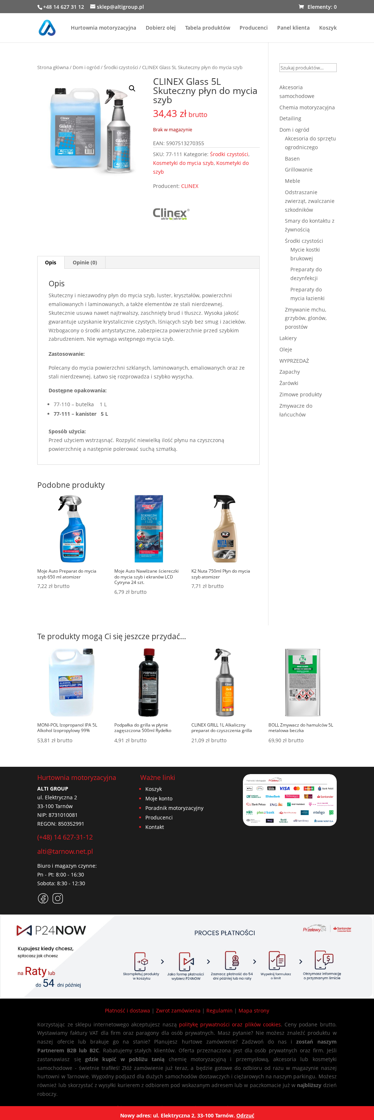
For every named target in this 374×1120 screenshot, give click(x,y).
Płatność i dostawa (127, 1010)
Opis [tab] (50, 262)
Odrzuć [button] (245, 1115)
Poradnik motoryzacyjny (174, 807)
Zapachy (289, 371)
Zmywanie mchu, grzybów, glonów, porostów (306, 318)
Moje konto (158, 798)
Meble (292, 180)
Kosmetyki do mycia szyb (183, 162)
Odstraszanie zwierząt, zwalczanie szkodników (310, 201)
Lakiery (288, 338)
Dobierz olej (161, 28)
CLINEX (189, 185)
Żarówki (288, 383)
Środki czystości (121, 67)
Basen (292, 158)
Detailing (290, 118)
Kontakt (154, 826)
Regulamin (219, 1010)
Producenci (254, 28)
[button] (132, 88)
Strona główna (53, 67)
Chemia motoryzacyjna (307, 107)
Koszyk (328, 28)
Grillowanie (299, 169)
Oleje (285, 349)
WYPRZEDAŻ (294, 360)
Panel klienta (293, 28)
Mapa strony (253, 1010)
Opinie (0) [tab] (85, 262)
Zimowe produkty (300, 394)
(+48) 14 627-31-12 (65, 837)
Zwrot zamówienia (178, 1010)
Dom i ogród (86, 67)
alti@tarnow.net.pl (65, 851)
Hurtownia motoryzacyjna (103, 28)
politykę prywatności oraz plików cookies (230, 1024)
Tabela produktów (207, 28)
